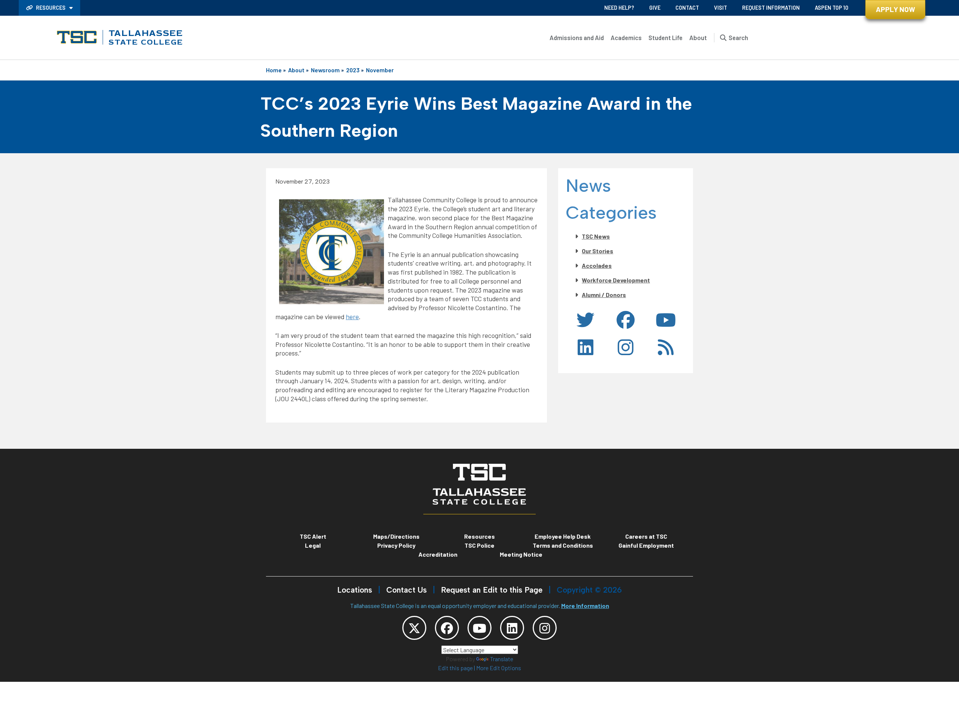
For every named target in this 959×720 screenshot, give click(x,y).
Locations (354, 590)
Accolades (597, 265)
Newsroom (325, 69)
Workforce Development (616, 280)
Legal (313, 545)
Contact (687, 7)
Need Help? (619, 7)
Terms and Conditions (563, 545)
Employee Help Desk (563, 536)
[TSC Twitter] (414, 628)
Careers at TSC (646, 536)
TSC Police (479, 545)
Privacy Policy (396, 545)
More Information (585, 605)
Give (654, 7)
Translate (501, 658)
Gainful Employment (646, 545)
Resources (51, 7)
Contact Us (406, 590)
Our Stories (597, 250)
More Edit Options (498, 667)
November (380, 69)
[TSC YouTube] (479, 628)
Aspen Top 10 (831, 7)
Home (274, 69)
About (698, 37)
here (352, 316)
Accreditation (437, 554)
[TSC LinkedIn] (512, 628)
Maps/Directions (396, 536)
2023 (353, 69)
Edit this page (455, 667)
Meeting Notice (521, 554)
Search (738, 37)
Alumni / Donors (604, 294)
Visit (720, 7)
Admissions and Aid (577, 37)
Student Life (665, 37)
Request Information (771, 7)
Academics (626, 37)
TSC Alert (313, 536)
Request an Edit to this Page (491, 590)
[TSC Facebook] (447, 628)
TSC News (596, 236)
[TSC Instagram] (545, 628)
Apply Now (895, 9)
